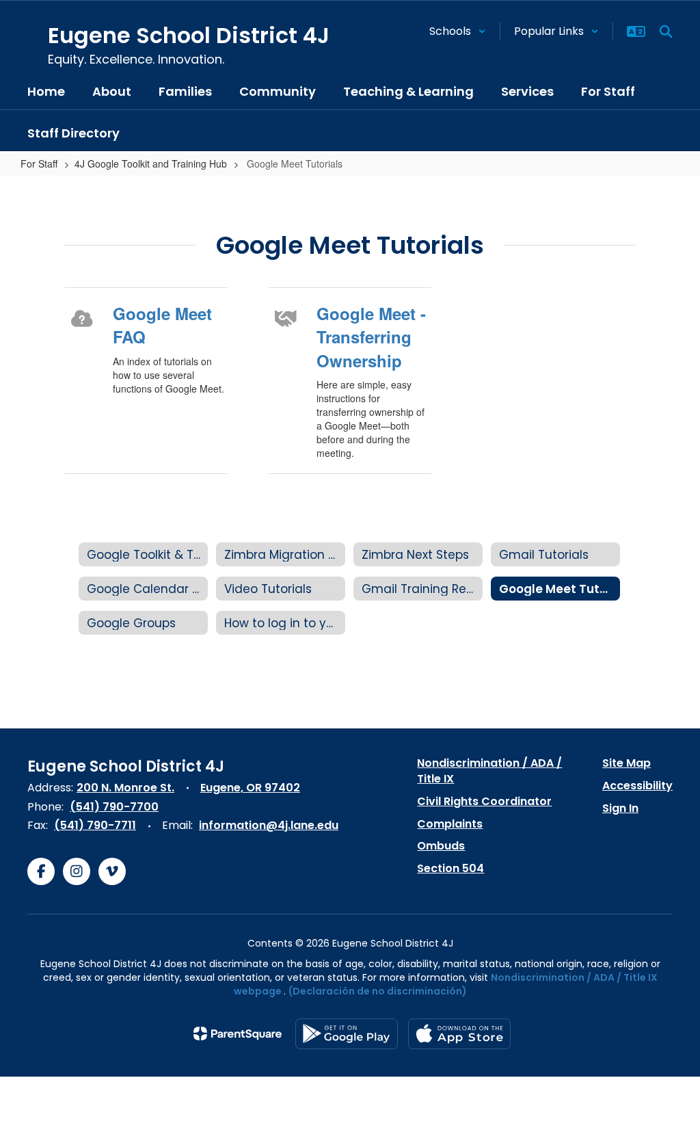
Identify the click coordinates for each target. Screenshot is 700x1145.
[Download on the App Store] (459, 1033)
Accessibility (637, 785)
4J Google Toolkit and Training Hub (151, 163)
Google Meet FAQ (162, 325)
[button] (457, 31)
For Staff (39, 163)
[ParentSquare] (237, 1033)
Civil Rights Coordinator (484, 801)
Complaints (450, 824)
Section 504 (450, 868)
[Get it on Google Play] (346, 1033)
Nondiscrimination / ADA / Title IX (489, 771)
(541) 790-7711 (95, 825)
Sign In (620, 808)
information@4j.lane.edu (268, 825)
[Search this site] (666, 31)
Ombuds (441, 846)
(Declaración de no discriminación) (377, 991)
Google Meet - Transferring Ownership (371, 337)
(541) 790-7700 (114, 807)
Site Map (626, 763)
